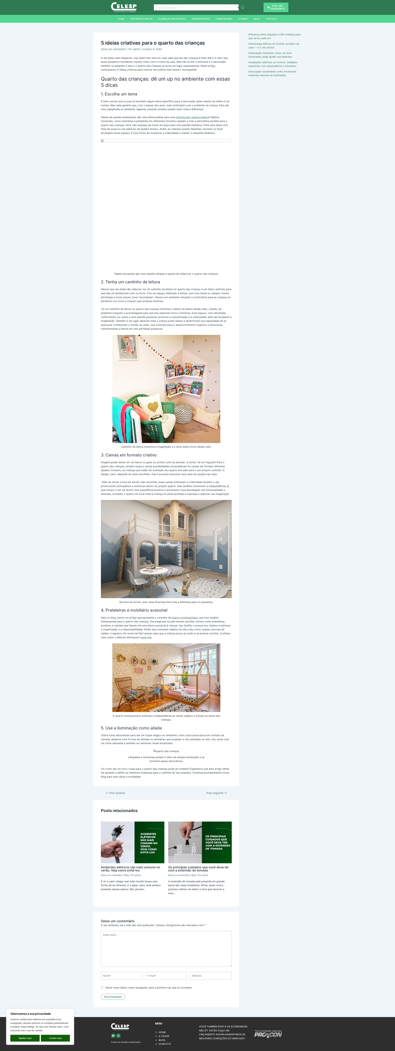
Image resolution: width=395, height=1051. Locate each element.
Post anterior (115, 793)
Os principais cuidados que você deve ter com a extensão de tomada (198, 868)
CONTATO (271, 18)
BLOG (257, 18)
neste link (146, 637)
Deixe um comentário (113, 49)
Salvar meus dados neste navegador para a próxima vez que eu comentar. (148, 987)
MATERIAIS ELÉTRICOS (141, 18)
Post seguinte (216, 793)
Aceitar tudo (55, 1038)
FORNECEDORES (224, 18)
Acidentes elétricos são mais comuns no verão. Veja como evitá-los (130, 868)
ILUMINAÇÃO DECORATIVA (172, 18)
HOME (121, 18)
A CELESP (243, 18)
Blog (126, 875)
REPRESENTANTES (201, 18)
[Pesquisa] (242, 7)
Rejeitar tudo (25, 1038)
